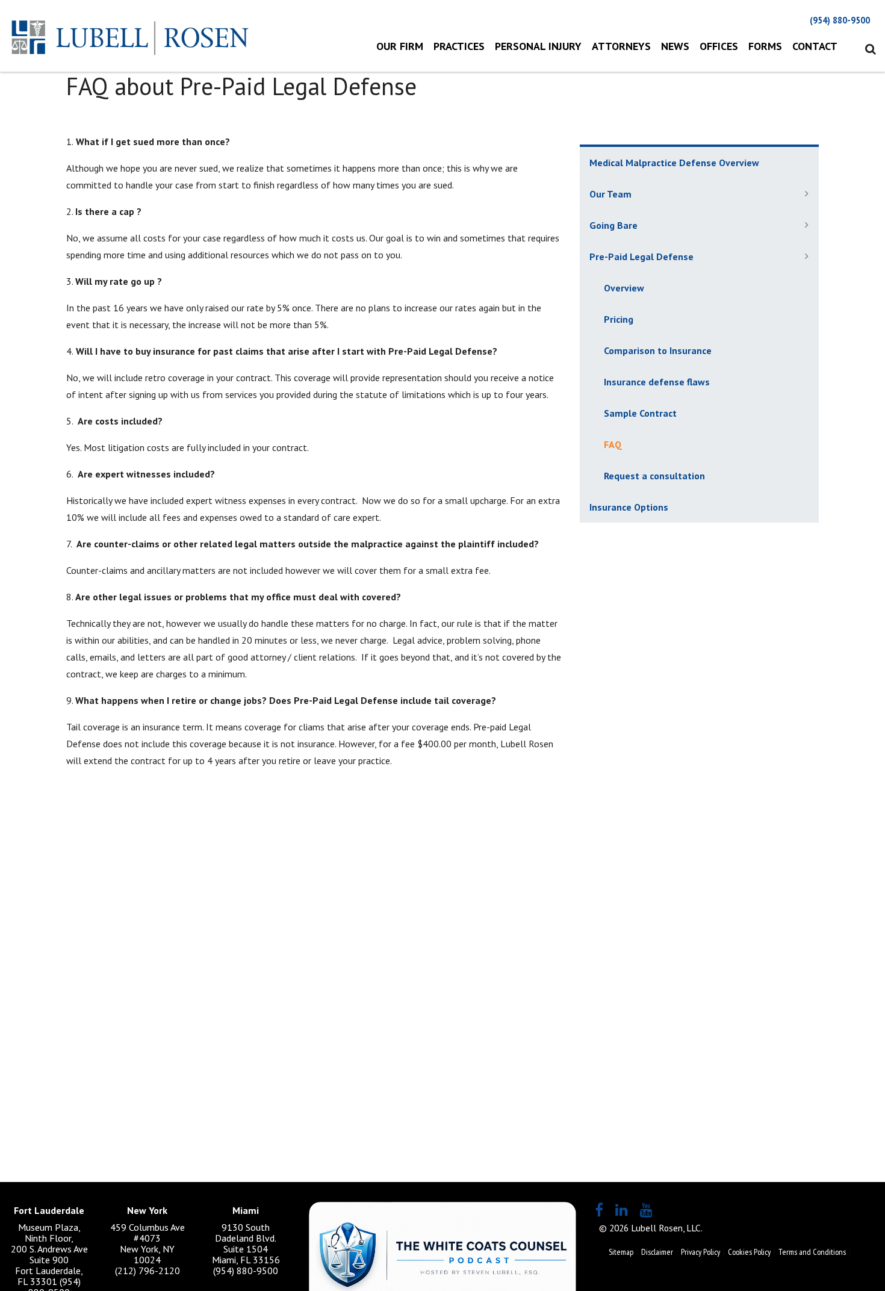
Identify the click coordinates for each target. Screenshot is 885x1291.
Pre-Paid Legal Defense (641, 256)
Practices (459, 46)
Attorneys (621, 46)
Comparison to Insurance (658, 350)
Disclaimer (657, 1251)
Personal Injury (538, 46)
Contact (814, 46)
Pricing (618, 319)
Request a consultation (654, 476)
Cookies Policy (749, 1251)
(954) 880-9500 (840, 20)
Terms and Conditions (812, 1251)
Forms (765, 46)
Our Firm (399, 46)
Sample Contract (640, 413)
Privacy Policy (700, 1251)
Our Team (610, 194)
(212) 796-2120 (147, 1271)
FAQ (613, 444)
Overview (624, 288)
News (675, 46)
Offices (719, 46)
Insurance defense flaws (657, 382)
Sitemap (621, 1251)
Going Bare (613, 225)
